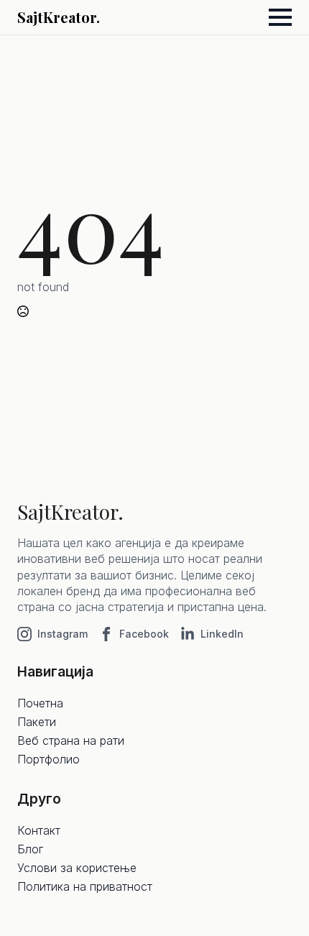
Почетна (40, 703)
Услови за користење (77, 868)
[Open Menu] (280, 17)
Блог (30, 849)
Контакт (38, 830)
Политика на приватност (84, 886)
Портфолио (48, 759)
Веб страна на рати (70, 740)
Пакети (36, 722)
